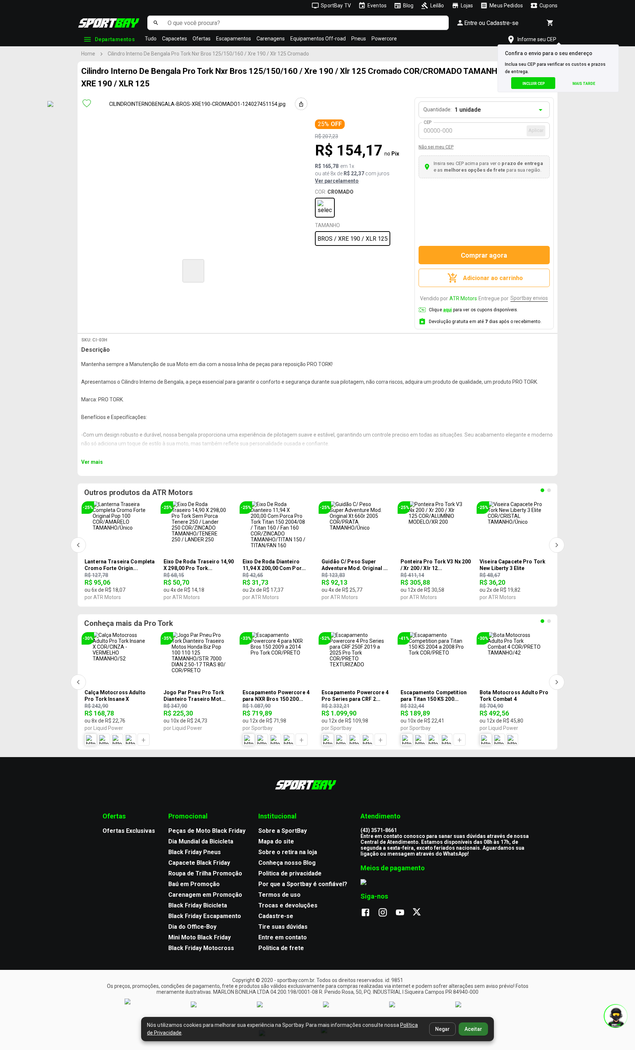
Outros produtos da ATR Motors (138, 492)
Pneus (358, 39)
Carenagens (270, 39)
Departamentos (115, 39)
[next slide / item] (338, 270)
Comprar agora (484, 255)
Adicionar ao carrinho (493, 278)
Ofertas (202, 39)
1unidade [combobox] (468, 109)
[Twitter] (421, 912)
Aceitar (473, 1029)
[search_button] (155, 22)
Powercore (384, 39)
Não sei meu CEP (436, 147)
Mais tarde (584, 84)
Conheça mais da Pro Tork (128, 623)
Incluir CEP (534, 84)
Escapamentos (233, 39)
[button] (193, 271)
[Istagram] (386, 912)
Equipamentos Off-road (318, 39)
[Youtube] (403, 912)
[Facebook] (369, 912)
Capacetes (174, 39)
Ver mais (92, 462)
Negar (442, 1029)
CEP (428, 122)
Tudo (151, 39)
